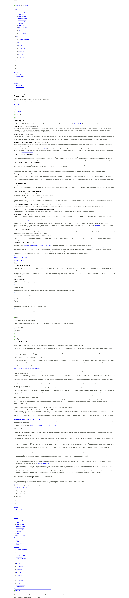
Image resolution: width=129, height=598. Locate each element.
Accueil (17, 8)
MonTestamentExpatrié (23, 18)
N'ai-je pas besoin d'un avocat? (20, 343)
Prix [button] (17, 28)
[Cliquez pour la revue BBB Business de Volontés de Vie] (32, 589)
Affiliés (19, 53)
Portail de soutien (19, 580)
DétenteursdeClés (20, 585)
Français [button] (16, 72)
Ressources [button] (18, 36)
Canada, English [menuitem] (19, 74)
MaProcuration (21, 14)
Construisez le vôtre (22, 33)
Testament (31, 425)
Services (16, 518)
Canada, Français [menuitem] (20, 76)
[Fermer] (14, 262)
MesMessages (21, 25)
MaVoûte (20, 23)
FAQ (19, 42)
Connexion (18, 59)
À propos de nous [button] (19, 43)
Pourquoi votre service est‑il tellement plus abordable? (25, 356)
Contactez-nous (21, 57)
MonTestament (21, 12)
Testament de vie (52, 425)
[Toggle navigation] (24, 94)
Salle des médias (21, 56)
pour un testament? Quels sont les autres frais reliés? (27, 368)
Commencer (16, 62)
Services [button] (18, 9)
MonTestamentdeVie (23, 16)
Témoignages (21, 51)
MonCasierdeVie (22, 20)
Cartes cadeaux (21, 34)
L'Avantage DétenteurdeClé (44, 463)
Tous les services (21, 11)
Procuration (45, 425)
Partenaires (20, 54)
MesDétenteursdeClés (23, 27)
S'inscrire (18, 581)
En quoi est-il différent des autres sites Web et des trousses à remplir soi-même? (33, 427)
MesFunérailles (21, 21)
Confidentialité (19, 557)
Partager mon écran (20, 586)
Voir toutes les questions (19, 479)
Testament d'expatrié (38, 425)
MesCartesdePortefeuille (27, 152)
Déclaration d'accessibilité (21, 558)
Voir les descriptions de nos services (21, 257)
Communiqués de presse (23, 46)
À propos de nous (21, 45)
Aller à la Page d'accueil (19, 260)
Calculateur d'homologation (23, 39)
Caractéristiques (19, 554)
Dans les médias (21, 48)
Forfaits (19, 31)
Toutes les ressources (22, 37)
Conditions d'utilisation (20, 555)
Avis (19, 49)
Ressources (16, 547)
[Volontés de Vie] (21, 5)
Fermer (16, 263)
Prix (19, 30)
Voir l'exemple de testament (19, 325)
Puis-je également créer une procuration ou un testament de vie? (27, 419)
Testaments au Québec (22, 40)
